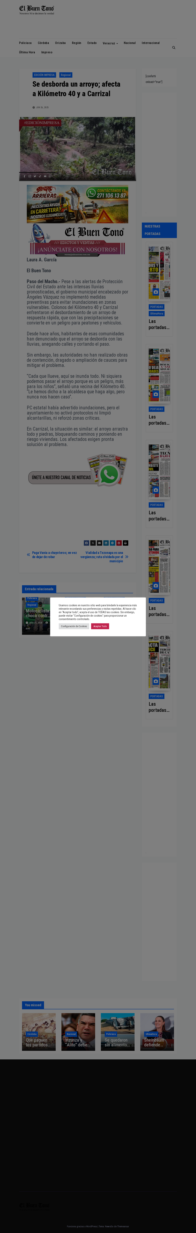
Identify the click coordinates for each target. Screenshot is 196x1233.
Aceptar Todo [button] (100, 626)
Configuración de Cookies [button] (74, 626)
